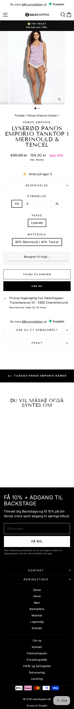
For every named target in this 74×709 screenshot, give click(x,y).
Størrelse (36, 196)
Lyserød (37, 223)
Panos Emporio (37, 122)
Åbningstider (35, 579)
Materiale (37, 234)
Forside (20, 115)
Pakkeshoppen (37, 653)
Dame (37, 590)
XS (17, 204)
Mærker (37, 615)
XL (57, 204)
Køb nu (37, 286)
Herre (37, 596)
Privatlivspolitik (37, 659)
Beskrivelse (37, 185)
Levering (37, 678)
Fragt (37, 342)
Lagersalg (37, 621)
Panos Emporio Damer (42, 115)
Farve (37, 215)
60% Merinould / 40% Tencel (37, 242)
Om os (37, 640)
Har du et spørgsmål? (37, 329)
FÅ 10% (36, 541)
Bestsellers (37, 609)
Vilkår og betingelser (37, 666)
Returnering (37, 672)
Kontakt (36, 570)
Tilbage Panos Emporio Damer (40, 375)
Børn (37, 602)
